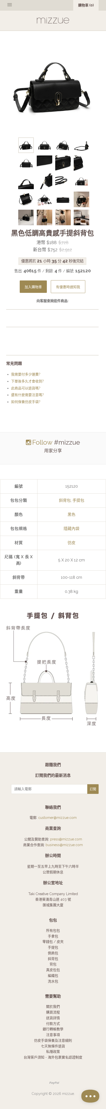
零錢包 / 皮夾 (53, 942)
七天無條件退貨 (53, 1046)
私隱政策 (53, 1052)
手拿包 (53, 936)
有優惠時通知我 (68, 287)
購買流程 (53, 1012)
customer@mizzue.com (57, 818)
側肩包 (53, 953)
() (86, 5)
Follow (42, 442)
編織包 (53, 976)
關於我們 (53, 1006)
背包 (53, 964)
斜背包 (65, 500)
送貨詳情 (53, 1018)
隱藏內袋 (71, 528)
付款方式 (53, 1024)
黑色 (71, 514)
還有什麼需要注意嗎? (27, 395)
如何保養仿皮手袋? (25, 402)
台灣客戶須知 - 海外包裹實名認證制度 (53, 1057)
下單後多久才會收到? (27, 381)
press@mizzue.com (66, 839)
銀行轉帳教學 (53, 1029)
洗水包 (53, 981)
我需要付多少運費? (25, 374)
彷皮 (71, 542)
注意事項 (53, 1035)
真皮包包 (53, 970)
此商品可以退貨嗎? (25, 388)
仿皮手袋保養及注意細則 (53, 1040)
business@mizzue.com (64, 845)
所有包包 (53, 931)
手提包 (78, 500)
